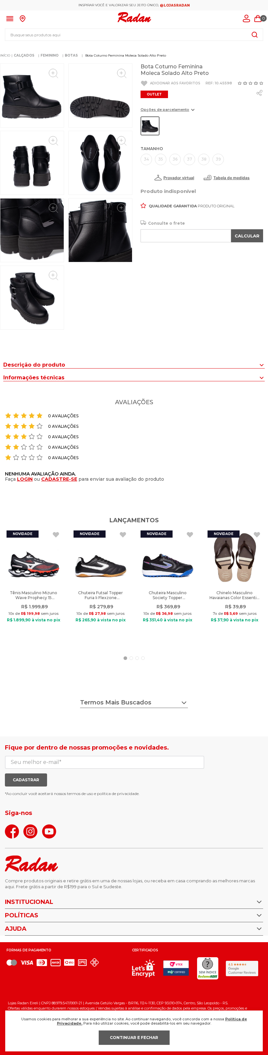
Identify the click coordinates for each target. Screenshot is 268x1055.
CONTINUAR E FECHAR (134, 1037)
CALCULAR (247, 235)
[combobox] (134, 34)
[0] (258, 18)
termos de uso (80, 793)
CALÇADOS (24, 55)
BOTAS (71, 55)
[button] (167, 112)
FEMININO (50, 55)
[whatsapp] (259, 93)
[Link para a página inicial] (5, 56)
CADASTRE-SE (59, 479)
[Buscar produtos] (255, 35)
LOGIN (25, 479)
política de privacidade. (118, 793)
